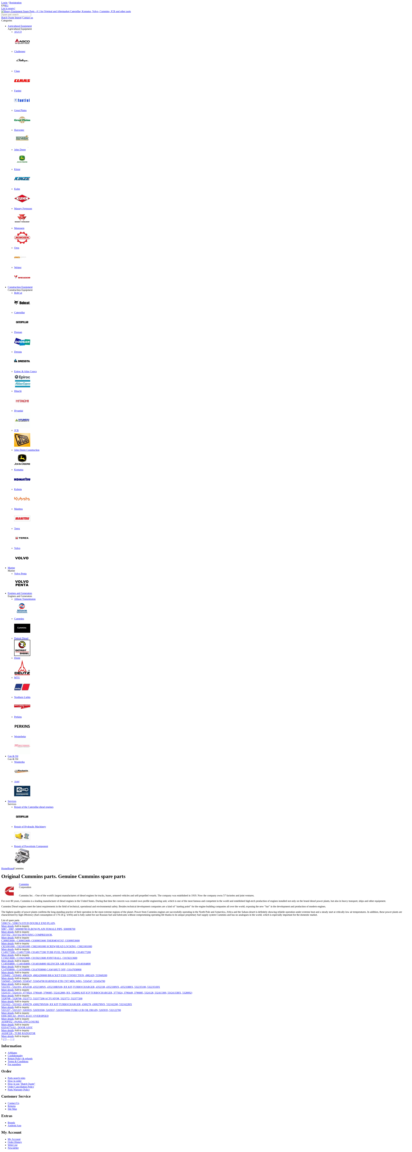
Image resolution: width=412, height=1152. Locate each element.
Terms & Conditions (18, 1061)
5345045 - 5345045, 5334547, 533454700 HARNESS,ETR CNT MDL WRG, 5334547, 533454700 (53, 981)
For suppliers (14, 1064)
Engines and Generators (20, 593)
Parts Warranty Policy (19, 1089)
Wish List (12, 1145)
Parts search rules (16, 1078)
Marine (11, 567)
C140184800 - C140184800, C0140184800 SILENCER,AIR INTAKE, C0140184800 (46, 963)
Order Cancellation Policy (21, 1086)
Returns (12, 1106)
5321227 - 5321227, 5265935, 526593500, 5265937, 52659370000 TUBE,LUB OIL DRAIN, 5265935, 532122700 (61, 1010)
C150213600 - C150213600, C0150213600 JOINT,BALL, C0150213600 (39, 958)
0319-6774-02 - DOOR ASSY (17, 1027)
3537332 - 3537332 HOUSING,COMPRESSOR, (27, 934)
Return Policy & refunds (20, 1058)
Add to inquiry (21, 926)
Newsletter (13, 1148)
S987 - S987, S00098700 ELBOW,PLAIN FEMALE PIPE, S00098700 (38, 929)
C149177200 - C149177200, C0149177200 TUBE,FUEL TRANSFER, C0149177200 (46, 952)
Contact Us (13, 1103)
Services (12, 801)
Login (4, 2)
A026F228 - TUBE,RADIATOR (18, 1033)
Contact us (27, 17)
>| (13, 1039)
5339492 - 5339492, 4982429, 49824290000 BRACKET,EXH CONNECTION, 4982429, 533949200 (54, 975)
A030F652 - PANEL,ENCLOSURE (20, 1021)
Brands (11, 1122)
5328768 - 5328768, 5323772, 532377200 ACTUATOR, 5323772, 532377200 (41, 998)
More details (7, 926)
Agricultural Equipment (20, 26)
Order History (15, 1142)
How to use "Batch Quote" (21, 1083)
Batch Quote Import (11, 17)
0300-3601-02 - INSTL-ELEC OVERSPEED (25, 1016)
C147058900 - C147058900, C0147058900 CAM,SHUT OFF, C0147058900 (41, 969)
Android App (14, 1125)
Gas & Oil (13, 756)
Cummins (24, 884)
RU (7, 5)
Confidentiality (15, 1055)
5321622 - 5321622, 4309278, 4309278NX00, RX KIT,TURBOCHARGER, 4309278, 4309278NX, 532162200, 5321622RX (66, 1004)
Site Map (12, 1109)
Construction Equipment (20, 287)
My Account (14, 1139)
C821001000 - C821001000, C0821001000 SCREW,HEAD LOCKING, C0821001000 (46, 946)
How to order (14, 1081)
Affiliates (12, 1052)
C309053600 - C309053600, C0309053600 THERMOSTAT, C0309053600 (40, 940)
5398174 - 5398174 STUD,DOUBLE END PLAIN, (28, 923)
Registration (15, 2)
